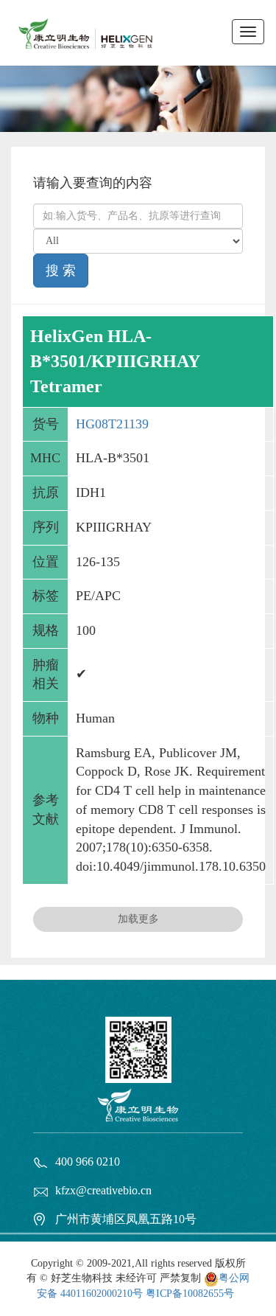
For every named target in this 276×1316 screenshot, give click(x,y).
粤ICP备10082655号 (190, 1293)
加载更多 (138, 919)
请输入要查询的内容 (92, 182)
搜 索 (61, 270)
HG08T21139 (112, 424)
